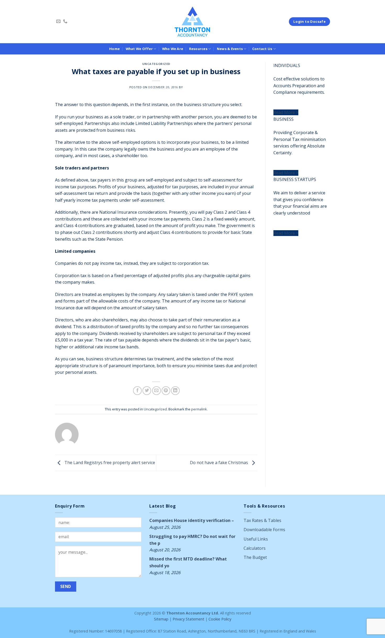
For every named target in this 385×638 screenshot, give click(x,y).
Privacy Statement (188, 619)
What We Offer (139, 48)
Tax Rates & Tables (262, 520)
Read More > (285, 112)
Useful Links (256, 539)
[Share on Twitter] (146, 390)
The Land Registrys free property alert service (109, 462)
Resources (198, 48)
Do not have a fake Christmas (219, 462)
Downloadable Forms (264, 529)
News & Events (230, 48)
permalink (199, 409)
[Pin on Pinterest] (166, 390)
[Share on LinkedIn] (175, 390)
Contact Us (262, 48)
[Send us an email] (58, 21)
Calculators (255, 548)
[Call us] (65, 21)
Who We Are (172, 48)
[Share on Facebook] (137, 390)
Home (114, 48)
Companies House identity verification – (191, 520)
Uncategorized (156, 64)
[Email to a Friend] (156, 390)
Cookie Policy (219, 619)
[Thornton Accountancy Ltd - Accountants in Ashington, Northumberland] (192, 21)
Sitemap (161, 619)
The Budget (255, 557)
